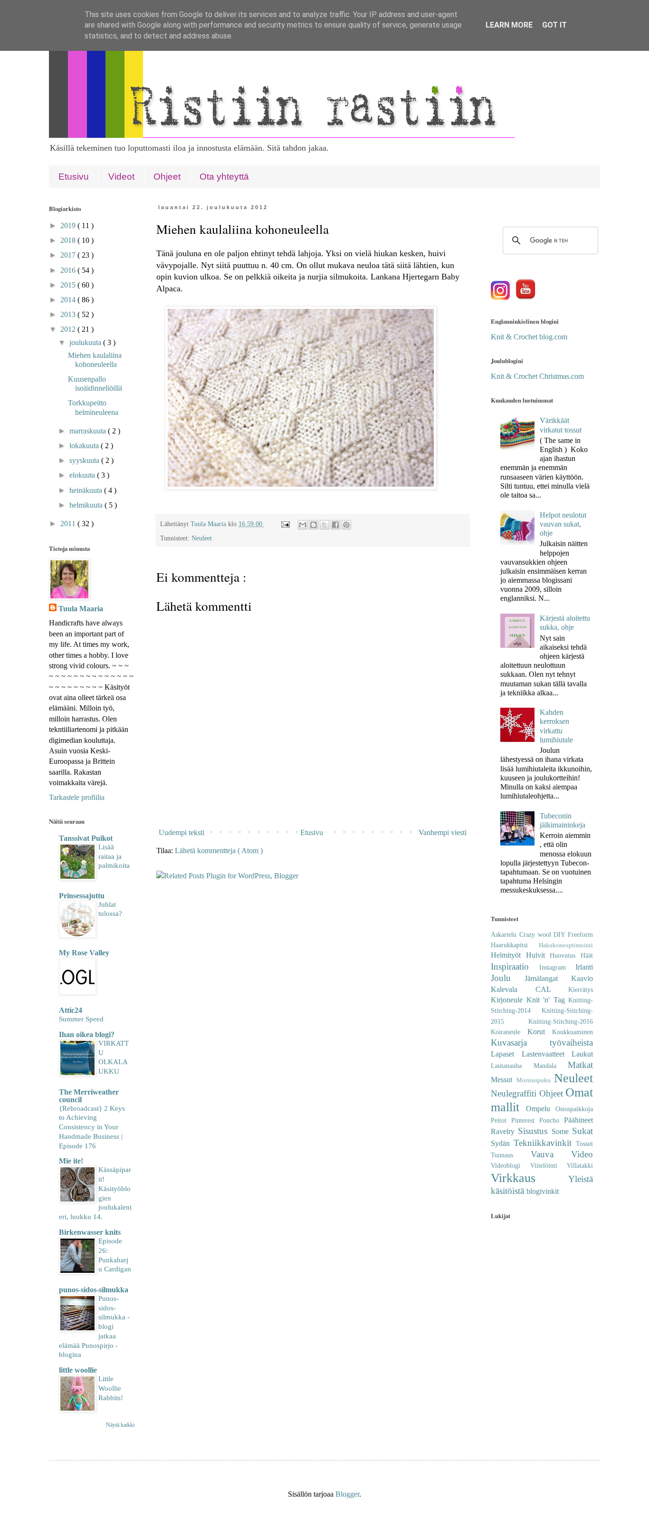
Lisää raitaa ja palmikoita (114, 856)
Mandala (551, 1065)
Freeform (580, 934)
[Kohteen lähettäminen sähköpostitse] (302, 524)
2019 (68, 225)
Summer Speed (81, 1019)
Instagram (557, 967)
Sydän (502, 1143)
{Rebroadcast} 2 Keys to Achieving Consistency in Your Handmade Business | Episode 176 (92, 1127)
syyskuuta (85, 460)
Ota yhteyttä (224, 177)
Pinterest (525, 1120)
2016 (68, 270)
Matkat (580, 1065)
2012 (68, 329)
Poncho (551, 1120)
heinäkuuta (86, 490)
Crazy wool (536, 934)
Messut (503, 1080)
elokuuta (83, 475)
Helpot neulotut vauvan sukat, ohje (563, 524)
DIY (561, 934)
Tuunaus (511, 1155)
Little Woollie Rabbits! (110, 1388)
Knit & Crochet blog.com (529, 337)
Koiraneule (509, 1032)
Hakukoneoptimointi (566, 945)
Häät (587, 955)
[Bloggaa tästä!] (313, 524)
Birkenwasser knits (90, 1232)
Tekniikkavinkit (545, 1143)
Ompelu (540, 1109)
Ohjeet (167, 177)
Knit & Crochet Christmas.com (537, 376)
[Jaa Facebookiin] (335, 524)
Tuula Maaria (80, 609)
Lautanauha (512, 1065)
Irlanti (584, 967)
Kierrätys (580, 989)
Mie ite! (71, 1161)
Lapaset (506, 1054)
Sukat (582, 1131)
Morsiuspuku (535, 1080)
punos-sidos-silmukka (93, 1290)
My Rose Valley (84, 953)
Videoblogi (510, 1165)
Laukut (582, 1054)
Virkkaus (529, 1178)
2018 (68, 240)
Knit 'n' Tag (547, 1000)
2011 (68, 523)
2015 (68, 285)
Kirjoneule (508, 1000)
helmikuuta (87, 505)
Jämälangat (548, 978)
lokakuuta (85, 446)
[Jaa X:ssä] (324, 524)
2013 (68, 314)
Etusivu (73, 177)
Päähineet (578, 1120)
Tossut (584, 1143)
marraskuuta (88, 431)
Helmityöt (508, 955)
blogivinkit (542, 1191)
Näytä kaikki (120, 1425)
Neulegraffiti (515, 1093)
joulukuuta (86, 342)
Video (582, 1154)
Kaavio (582, 978)
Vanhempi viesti (443, 832)
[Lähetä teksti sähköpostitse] (285, 524)
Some (562, 1131)
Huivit (538, 955)
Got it (554, 24)
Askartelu (505, 934)
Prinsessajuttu (82, 896)
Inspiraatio (515, 966)
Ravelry (504, 1131)
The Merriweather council (89, 1096)
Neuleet (201, 538)
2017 (68, 255)
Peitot (501, 1120)
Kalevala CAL (529, 989)
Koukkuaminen (572, 1032)
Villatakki (580, 1165)
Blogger (347, 1494)
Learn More (509, 24)
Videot (121, 177)
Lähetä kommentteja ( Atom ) (219, 850)
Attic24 (70, 1010)
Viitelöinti (548, 1165)
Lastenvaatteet (547, 1054)
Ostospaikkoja (574, 1109)
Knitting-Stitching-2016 (560, 1021)
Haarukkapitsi (515, 945)
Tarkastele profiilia (77, 797)
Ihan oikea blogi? (87, 1034)
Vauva (551, 1154)
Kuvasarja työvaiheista (542, 1043)
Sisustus (534, 1131)
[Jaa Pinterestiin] (346, 524)
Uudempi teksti (181, 832)
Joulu (508, 978)
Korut (539, 1032)
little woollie (78, 1370)
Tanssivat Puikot (86, 838)
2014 (68, 300)
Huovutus (565, 955)
